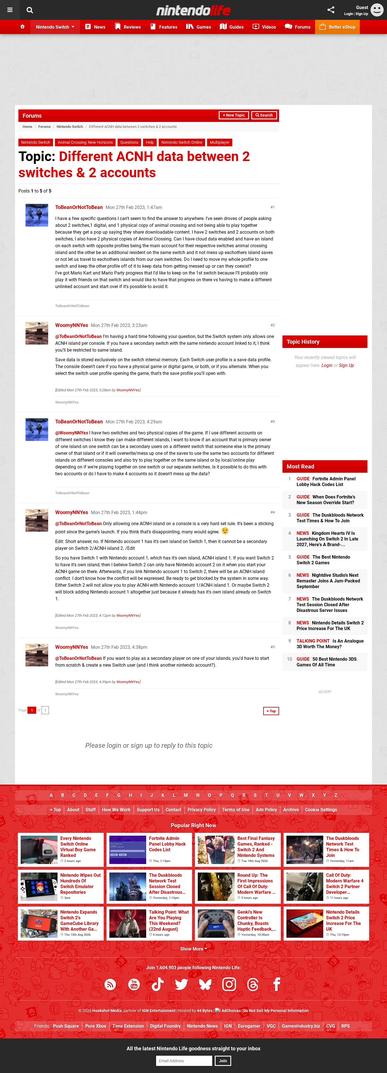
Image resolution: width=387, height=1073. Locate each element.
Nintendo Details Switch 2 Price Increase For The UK (330, 625)
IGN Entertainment (159, 1010)
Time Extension (128, 1026)
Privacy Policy (202, 809)
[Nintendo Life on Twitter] (181, 985)
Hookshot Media (107, 1010)
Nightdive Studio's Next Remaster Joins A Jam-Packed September (328, 581)
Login (348, 14)
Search (266, 115)
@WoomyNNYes (71, 433)
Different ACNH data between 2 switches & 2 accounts (134, 164)
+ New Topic (234, 115)
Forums (32, 115)
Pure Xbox (95, 1026)
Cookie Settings (321, 809)
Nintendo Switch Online (181, 142)
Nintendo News (202, 1026)
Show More (192, 949)
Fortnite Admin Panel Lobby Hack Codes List (326, 481)
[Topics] (10, 10)
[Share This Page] (331, 10)
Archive (291, 809)
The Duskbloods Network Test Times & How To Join (330, 517)
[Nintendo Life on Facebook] (276, 985)
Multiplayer (219, 142)
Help (150, 142)
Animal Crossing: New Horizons (85, 142)
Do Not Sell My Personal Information (276, 1010)
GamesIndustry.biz (301, 1026)
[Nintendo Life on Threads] (253, 985)
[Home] (22, 27)
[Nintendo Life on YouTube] (134, 985)
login (114, 745)
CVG (330, 1026)
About (73, 809)
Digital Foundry (165, 1026)
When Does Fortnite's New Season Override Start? (326, 499)
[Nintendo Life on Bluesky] (205, 985)
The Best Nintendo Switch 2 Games (323, 559)
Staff (91, 809)
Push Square (66, 1026)
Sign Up (362, 14)
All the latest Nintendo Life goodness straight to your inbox (193, 1048)
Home (27, 126)
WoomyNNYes (71, 325)
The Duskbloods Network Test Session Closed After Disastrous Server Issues (330, 604)
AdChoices (231, 1010)
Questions (129, 142)
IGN (228, 1026)
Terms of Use (236, 809)
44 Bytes (204, 1010)
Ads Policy (266, 809)
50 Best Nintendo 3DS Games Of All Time (327, 662)
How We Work (116, 809)
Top (56, 809)
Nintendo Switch (70, 126)
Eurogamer (249, 1026)
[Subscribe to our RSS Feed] (110, 985)
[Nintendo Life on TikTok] (157, 985)
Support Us (148, 809)
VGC (271, 1026)
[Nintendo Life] (193, 10)
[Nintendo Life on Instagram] (229, 985)
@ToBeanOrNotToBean (78, 336)
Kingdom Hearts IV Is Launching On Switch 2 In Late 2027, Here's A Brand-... (327, 539)
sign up (141, 745)
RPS (345, 1026)
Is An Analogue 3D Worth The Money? (330, 643)
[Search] (30, 10)
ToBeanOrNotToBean (79, 207)
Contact (173, 809)
